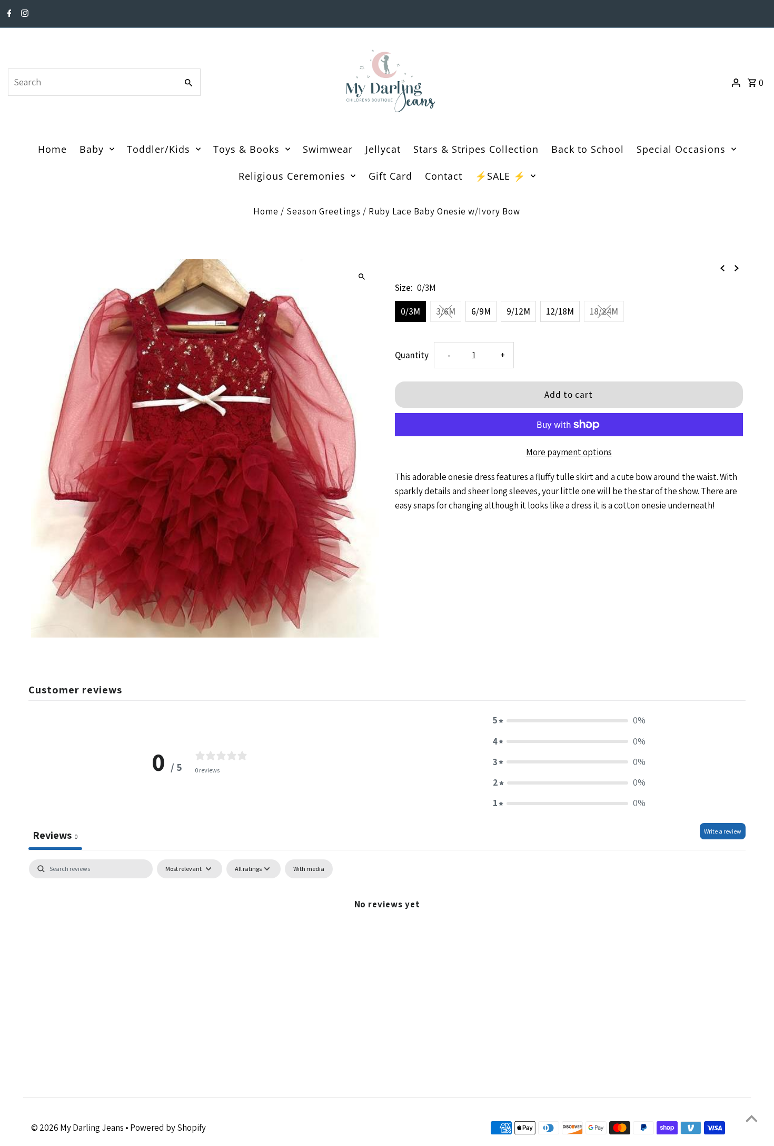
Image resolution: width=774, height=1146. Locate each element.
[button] (569, 720)
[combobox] (91, 82)
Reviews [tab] (55, 835)
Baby (92, 149)
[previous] (722, 267)
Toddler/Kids (158, 149)
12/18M (560, 311)
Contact (443, 176)
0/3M (410, 311)
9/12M (518, 311)
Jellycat (383, 149)
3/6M (445, 311)
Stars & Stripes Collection (476, 149)
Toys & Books (246, 149)
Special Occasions (681, 149)
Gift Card (390, 176)
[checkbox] (309, 868)
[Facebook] (8, 14)
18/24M (604, 311)
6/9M (481, 311)
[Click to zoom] (362, 276)
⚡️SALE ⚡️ (500, 176)
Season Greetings (323, 211)
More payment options (569, 452)
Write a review (722, 831)
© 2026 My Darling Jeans (78, 1127)
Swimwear (328, 149)
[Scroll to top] (751, 1118)
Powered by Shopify (168, 1127)
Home (52, 149)
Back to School (587, 149)
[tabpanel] (387, 939)
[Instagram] (23, 14)
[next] (736, 267)
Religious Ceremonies (292, 176)
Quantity (412, 355)
